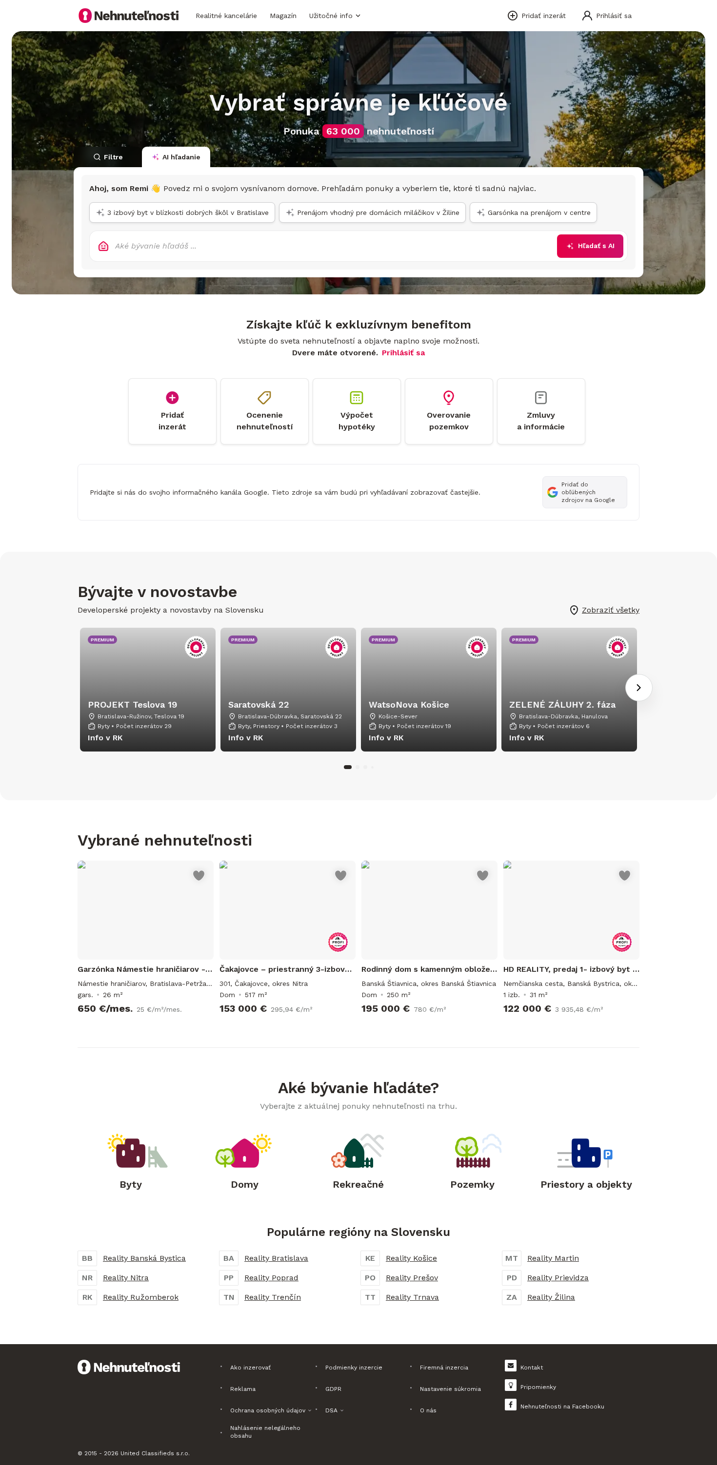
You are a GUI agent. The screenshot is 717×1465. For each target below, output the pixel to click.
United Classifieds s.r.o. (155, 1453)
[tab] (108, 157)
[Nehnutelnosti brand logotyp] (129, 15)
